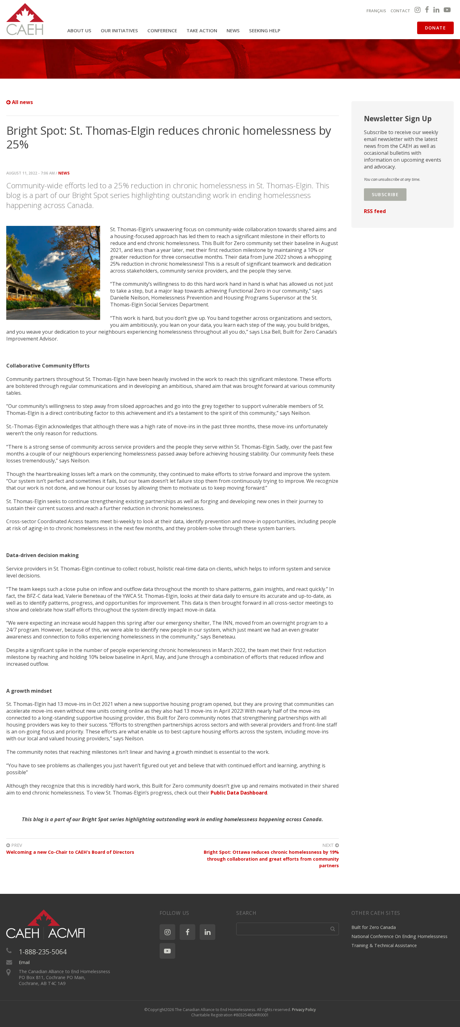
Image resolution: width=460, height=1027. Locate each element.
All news (22, 102)
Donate (435, 28)
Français (376, 10)
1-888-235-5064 (43, 951)
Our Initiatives (119, 30)
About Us (79, 30)
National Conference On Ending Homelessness (399, 936)
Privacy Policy (304, 1009)
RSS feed (375, 211)
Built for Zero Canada (373, 927)
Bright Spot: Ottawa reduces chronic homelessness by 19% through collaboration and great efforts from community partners (271, 858)
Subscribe (385, 194)
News (233, 30)
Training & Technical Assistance (384, 945)
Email (24, 962)
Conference (162, 30)
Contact (400, 10)
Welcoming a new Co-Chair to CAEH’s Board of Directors (70, 852)
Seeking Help (264, 30)
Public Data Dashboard (239, 792)
